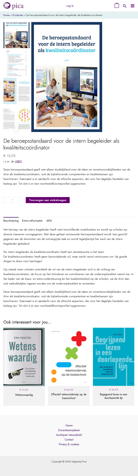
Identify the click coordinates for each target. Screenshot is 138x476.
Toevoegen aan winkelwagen (47, 200)
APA (49, 221)
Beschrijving (11, 221)
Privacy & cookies (69, 444)
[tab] (11, 220)
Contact (69, 439)
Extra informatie (32, 221)
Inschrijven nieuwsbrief (69, 435)
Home (69, 425)
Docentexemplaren (69, 430)
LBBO (18, 161)
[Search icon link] (124, 6)
